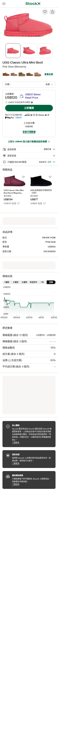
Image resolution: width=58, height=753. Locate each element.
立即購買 (29, 108)
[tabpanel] (28, 25)
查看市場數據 (29, 131)
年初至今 (33, 282)
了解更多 (18, 117)
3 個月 (15, 282)
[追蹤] (23, 177)
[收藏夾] (45, 12)
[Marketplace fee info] (32, 102)
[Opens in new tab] (31, 115)
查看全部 (48, 74)
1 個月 (6, 282)
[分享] (52, 12)
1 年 (42, 282)
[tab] (13, 50)
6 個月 (24, 282)
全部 (51, 282)
